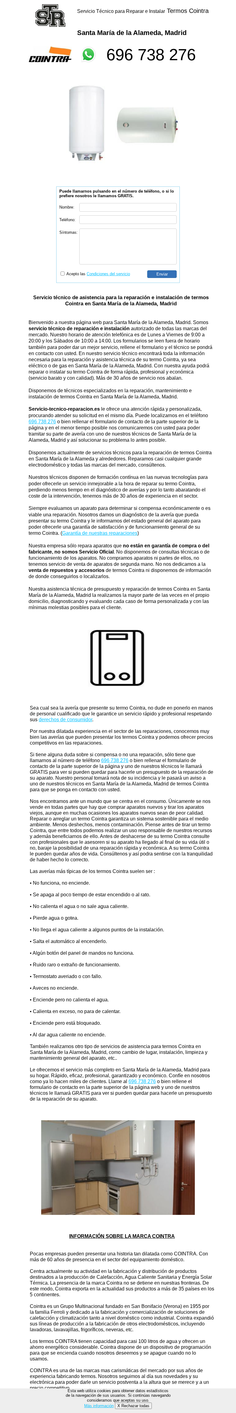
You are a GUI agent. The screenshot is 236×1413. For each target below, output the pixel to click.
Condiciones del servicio (108, 274)
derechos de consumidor (65, 719)
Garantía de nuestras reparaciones (99, 533)
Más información (99, 1405)
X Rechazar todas (133, 1405)
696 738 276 (151, 54)
